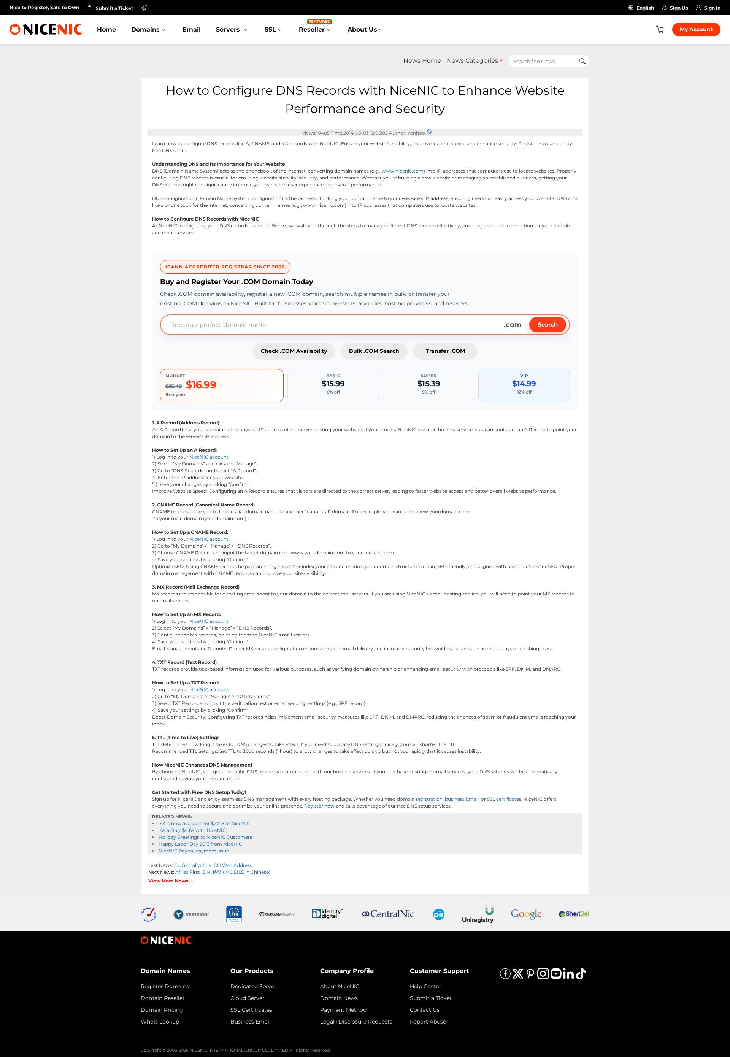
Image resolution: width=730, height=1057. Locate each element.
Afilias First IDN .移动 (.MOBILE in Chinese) (222, 872)
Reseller (314, 26)
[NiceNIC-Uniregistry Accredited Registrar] (478, 914)
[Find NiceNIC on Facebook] (505, 976)
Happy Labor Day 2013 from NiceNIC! (201, 844)
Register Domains (165, 986)
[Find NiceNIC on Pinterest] (530, 976)
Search (548, 324)
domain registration (420, 799)
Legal (327, 1021)
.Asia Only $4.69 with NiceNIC (192, 830)
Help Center (425, 986)
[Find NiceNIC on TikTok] (581, 976)
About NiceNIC (339, 986)
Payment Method (343, 1009)
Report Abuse (428, 1021)
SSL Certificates (251, 1009)
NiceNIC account (209, 457)
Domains (145, 29)
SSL (270, 29)
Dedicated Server (253, 986)
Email (191, 29)
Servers (229, 29)
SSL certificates (504, 799)
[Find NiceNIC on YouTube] (556, 976)
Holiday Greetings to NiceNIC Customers (205, 837)
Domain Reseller (163, 998)
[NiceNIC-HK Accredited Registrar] (233, 914)
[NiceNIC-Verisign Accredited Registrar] (191, 914)
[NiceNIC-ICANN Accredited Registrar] (148, 914)
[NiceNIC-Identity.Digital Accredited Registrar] (327, 914)
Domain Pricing (162, 1009)
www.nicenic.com (403, 171)
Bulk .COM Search (374, 351)
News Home (422, 60)
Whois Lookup (160, 1021)
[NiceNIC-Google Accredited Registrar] (526, 914)
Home (106, 29)
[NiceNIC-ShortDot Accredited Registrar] (574, 914)
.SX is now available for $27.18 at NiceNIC (204, 823)
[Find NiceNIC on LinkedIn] (568, 976)
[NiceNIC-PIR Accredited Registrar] (438, 914)
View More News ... (170, 881)
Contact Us (425, 1009)
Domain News (339, 998)
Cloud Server (247, 998)
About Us (362, 29)
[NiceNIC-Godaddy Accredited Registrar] (277, 914)
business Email (462, 799)
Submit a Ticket (431, 998)
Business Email (250, 1021)
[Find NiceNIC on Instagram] (543, 976)
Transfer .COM (445, 351)
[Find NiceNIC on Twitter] (518, 976)
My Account (696, 29)
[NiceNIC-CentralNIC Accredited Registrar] (388, 914)
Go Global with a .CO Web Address (213, 865)
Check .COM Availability (294, 351)
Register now (319, 806)
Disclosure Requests (365, 1021)
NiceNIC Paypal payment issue (194, 851)
